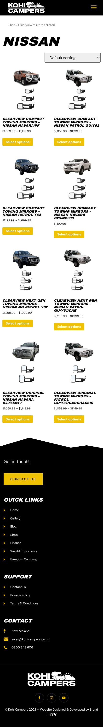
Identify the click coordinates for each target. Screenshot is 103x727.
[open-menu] (94, 7)
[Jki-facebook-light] (39, 697)
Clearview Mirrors (30, 25)
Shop (12, 25)
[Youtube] (64, 697)
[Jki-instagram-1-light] (51, 697)
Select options (17, 142)
